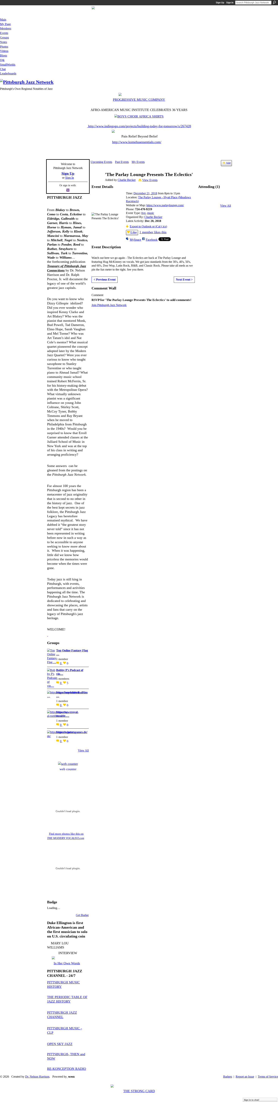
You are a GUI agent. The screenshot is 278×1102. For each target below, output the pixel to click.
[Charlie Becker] (97, 181)
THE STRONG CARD (139, 1091)
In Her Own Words (67, 963)
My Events (138, 162)
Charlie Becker (127, 179)
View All (83, 750)
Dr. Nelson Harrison (37, 1076)
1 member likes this (152, 232)
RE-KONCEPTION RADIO (66, 1069)
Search (274, 2)
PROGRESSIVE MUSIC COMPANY (139, 100)
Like (133, 232)
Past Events (122, 162)
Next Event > (184, 279)
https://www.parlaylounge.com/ (165, 205)
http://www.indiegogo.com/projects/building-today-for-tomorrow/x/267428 (139, 126)
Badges (227, 1076)
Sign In (229, 2)
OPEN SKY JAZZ (59, 1044)
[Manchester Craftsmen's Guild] (47, 635)
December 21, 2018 (145, 193)
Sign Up (220, 2)
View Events (150, 180)
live (143, 213)
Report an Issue (245, 1076)
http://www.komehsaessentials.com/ (136, 142)
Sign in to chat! (251, 1100)
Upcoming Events (101, 162)
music (150, 213)
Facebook (152, 239)
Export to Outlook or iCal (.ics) (148, 226)
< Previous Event (105, 279)
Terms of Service (268, 1076)
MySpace (135, 239)
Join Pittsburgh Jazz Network (109, 305)
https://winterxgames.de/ (71, 732)
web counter (68, 769)
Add (228, 162)
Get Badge (82, 915)
